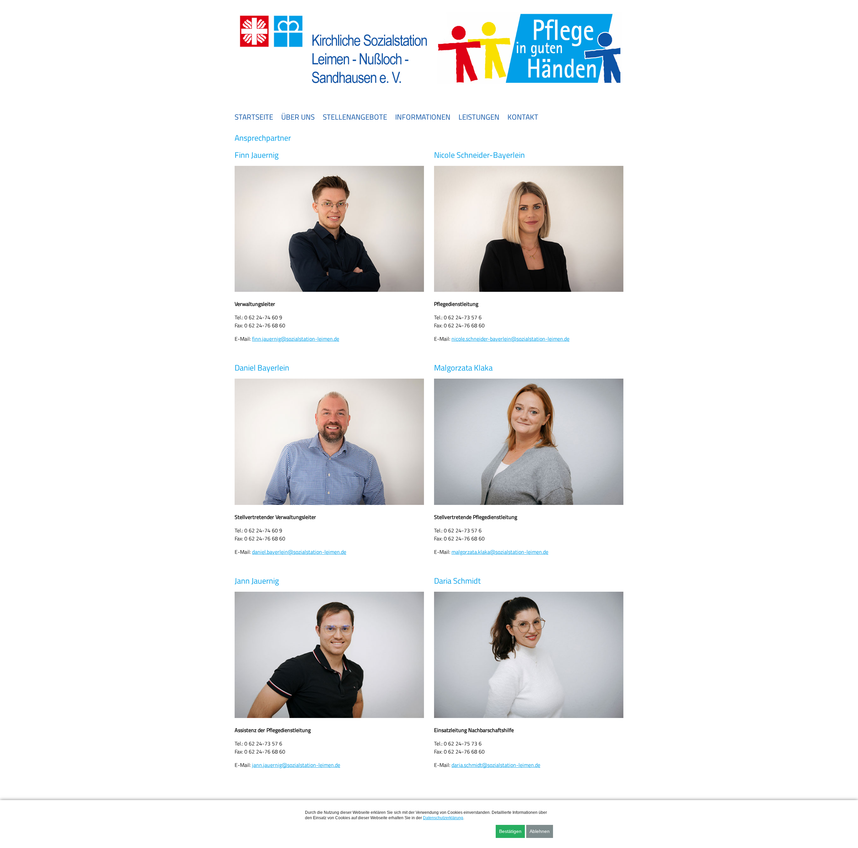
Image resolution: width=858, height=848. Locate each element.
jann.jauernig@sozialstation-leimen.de (296, 765)
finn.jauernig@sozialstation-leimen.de (295, 339)
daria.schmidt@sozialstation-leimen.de (495, 765)
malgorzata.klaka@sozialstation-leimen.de (499, 552)
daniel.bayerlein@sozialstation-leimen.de (299, 552)
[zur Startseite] (429, 88)
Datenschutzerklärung (443, 818)
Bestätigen (510, 831)
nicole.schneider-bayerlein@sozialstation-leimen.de (510, 339)
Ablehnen (540, 831)
